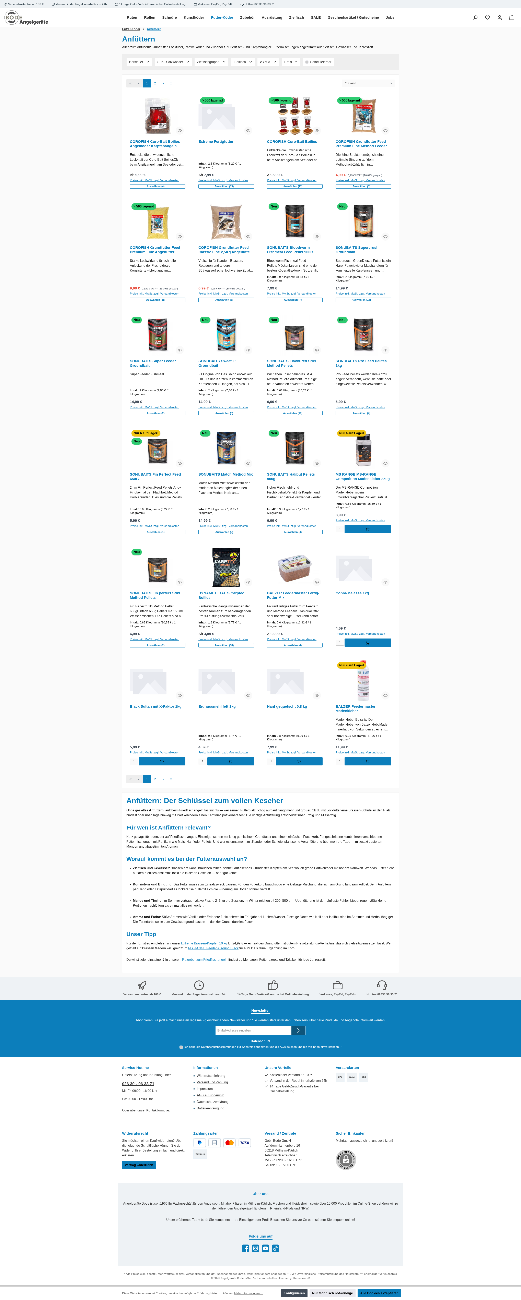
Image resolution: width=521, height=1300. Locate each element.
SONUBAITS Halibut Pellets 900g (291, 476)
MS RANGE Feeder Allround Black (213, 948)
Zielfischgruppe (208, 62)
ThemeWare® (301, 1278)
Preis (288, 62)
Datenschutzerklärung (213, 1102)
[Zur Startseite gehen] (26, 17)
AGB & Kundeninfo (210, 1095)
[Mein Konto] (500, 17)
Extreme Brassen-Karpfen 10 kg (204, 943)
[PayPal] (199, 1142)
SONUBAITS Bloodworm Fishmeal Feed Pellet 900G (290, 250)
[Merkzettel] (487, 17)
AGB (283, 1046)
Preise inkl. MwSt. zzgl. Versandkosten (154, 180)
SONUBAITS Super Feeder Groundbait (153, 363)
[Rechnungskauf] (214, 1142)
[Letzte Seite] (171, 83)
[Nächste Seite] (163, 83)
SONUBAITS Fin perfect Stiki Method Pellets (155, 595)
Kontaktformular (157, 1110)
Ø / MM (265, 62)
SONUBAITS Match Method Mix (225, 474)
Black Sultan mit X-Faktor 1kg (156, 706)
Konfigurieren (294, 1293)
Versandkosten (195, 1273)
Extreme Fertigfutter (215, 142)
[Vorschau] (180, 131)
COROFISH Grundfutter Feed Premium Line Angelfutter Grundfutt (155, 250)
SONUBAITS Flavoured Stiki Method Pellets (291, 363)
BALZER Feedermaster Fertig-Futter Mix (293, 595)
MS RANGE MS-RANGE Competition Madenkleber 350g (363, 476)
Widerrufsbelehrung (211, 1075)
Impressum (205, 1088)
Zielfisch (240, 62)
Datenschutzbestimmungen (218, 1046)
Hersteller (136, 62)
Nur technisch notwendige (332, 1293)
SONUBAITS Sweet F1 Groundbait (217, 363)
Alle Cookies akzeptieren (379, 1293)
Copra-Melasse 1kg (352, 593)
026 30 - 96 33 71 (138, 1084)
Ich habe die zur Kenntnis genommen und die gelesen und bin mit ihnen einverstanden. (262, 1046)
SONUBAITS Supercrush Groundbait (357, 250)
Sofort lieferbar (320, 62)
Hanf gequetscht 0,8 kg (287, 706)
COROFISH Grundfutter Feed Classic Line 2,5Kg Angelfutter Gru (224, 250)
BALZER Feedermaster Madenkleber (355, 708)
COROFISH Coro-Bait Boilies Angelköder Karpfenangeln (155, 144)
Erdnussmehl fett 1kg (217, 706)
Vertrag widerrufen (139, 1165)
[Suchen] (475, 17)
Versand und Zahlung (212, 1082)
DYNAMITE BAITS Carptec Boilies (221, 595)
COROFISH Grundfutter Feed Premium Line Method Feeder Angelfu (361, 144)
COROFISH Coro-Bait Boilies (292, 142)
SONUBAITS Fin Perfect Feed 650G (155, 476)
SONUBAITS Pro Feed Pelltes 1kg (361, 363)
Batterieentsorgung (210, 1108)
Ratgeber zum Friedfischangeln (205, 959)
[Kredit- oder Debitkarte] (237, 1142)
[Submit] (298, 1030)
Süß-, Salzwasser (170, 62)
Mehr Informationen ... (248, 1293)
